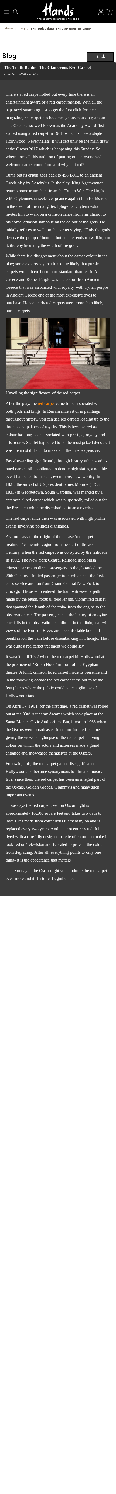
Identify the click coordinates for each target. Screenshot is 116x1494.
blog (21, 28)
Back (100, 57)
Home (9, 28)
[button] (6, 12)
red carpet (46, 403)
